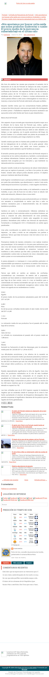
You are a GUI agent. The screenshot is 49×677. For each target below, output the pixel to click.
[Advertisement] (24, 613)
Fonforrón (7, 35)
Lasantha (37, 672)
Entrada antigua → (40, 480)
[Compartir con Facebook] (9, 403)
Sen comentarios (29, 35)
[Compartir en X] (7, 403)
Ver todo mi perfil (18, 557)
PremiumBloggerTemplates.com (15, 674)
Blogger (24, 669)
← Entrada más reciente (10, 480)
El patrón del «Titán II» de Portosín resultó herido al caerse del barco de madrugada (28, 426)
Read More (19, 421)
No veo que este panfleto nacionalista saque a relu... (20, 578)
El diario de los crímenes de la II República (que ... (19, 581)
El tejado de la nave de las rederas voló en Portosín (28, 439)
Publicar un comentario (9, 489)
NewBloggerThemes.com (35, 674)
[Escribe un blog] (4, 403)
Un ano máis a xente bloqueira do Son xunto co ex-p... (21, 575)
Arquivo (29, 563)
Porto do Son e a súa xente (27, 668)
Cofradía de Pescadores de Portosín (21, 15)
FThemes (19, 672)
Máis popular (17, 563)
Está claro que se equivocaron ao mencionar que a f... (21, 572)
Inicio (26, 480)
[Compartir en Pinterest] (11, 403)
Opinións (6, 563)
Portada (4, 15)
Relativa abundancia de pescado (22, 466)
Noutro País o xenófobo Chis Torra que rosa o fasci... (21, 584)
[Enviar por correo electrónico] (2, 403)
